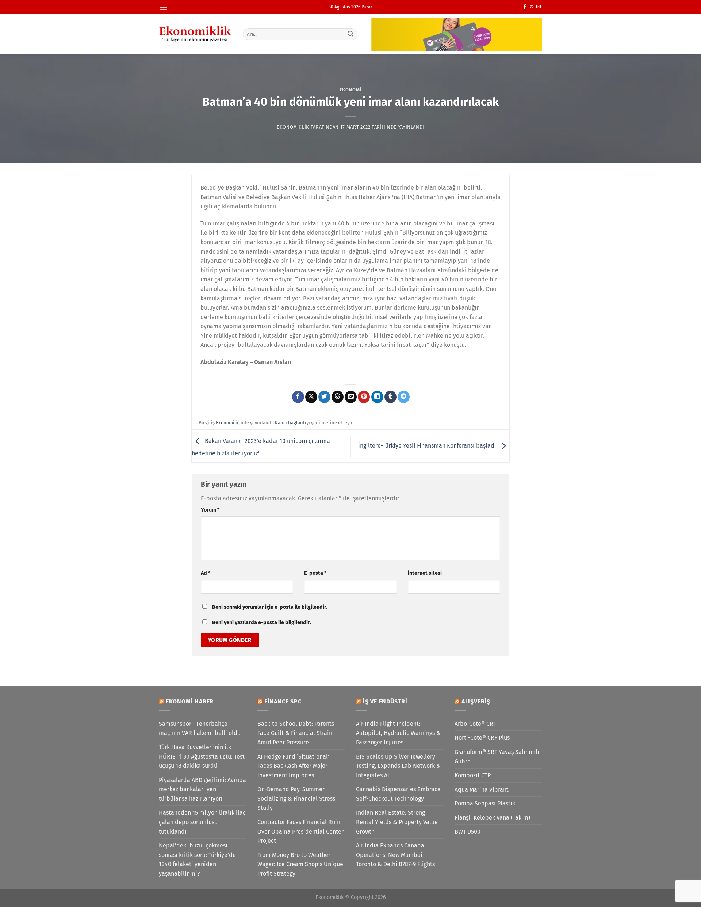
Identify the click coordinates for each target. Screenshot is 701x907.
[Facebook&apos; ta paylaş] (298, 397)
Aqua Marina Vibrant (482, 789)
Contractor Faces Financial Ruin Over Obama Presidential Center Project (300, 831)
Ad (205, 573)
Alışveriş (475, 701)
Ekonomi (351, 89)
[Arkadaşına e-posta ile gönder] (351, 397)
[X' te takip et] (531, 7)
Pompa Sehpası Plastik (485, 803)
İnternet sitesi (425, 573)
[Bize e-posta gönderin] (538, 7)
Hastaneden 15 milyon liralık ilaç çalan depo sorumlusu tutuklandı (202, 822)
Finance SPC (283, 701)
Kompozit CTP (473, 775)
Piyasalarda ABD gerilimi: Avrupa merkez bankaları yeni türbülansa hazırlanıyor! (202, 789)
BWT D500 (467, 831)
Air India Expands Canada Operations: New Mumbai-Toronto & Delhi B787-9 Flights (395, 855)
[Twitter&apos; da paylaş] (324, 397)
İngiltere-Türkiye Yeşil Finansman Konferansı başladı (428, 446)
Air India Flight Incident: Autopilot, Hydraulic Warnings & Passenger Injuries (398, 733)
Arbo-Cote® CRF (475, 723)
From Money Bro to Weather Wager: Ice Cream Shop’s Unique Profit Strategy (300, 864)
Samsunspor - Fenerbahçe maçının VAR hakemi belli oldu (200, 728)
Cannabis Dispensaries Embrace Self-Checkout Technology (398, 794)
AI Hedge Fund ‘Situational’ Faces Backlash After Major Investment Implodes (293, 766)
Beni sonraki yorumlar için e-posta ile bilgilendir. (269, 607)
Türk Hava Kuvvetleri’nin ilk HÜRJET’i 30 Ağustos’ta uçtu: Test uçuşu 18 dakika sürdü (202, 756)
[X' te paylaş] (311, 397)
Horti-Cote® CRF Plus (482, 737)
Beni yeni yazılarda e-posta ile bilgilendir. (261, 622)
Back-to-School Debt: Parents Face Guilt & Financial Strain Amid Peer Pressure (295, 733)
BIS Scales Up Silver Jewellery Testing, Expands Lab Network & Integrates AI (398, 766)
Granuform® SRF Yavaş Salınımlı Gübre (497, 756)
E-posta (315, 573)
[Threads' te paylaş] (338, 397)
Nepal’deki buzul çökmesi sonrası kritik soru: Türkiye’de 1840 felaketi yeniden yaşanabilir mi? (197, 859)
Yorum (210, 510)
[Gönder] (351, 34)
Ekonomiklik (293, 127)
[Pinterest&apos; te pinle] (364, 397)
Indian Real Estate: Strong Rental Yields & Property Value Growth (397, 822)
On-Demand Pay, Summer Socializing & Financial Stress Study (296, 798)
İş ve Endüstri (385, 701)
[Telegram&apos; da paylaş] (404, 397)
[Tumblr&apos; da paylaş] (390, 397)
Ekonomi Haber (190, 701)
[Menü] (163, 7)
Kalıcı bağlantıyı (292, 422)
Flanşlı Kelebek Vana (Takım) (492, 817)
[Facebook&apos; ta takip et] (524, 7)
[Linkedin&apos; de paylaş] (377, 397)
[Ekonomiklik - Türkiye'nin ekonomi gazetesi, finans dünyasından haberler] (195, 34)
